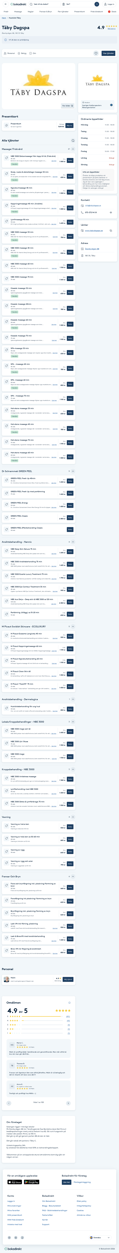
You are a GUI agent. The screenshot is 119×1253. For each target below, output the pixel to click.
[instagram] (9, 1237)
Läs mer (53, 161)
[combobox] (44, 4)
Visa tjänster (108, 53)
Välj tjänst (68, 979)
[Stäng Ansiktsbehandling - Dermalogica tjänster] (73, 699)
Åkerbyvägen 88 (92, 249)
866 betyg (111, 29)
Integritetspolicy (84, 1206)
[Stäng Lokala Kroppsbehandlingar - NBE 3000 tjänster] (73, 721)
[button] (38, 125)
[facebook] (22, 1237)
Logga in (11, 1201)
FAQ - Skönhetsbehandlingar (54, 1210)
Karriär (45, 1220)
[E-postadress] (98, 205)
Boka (70, 160)
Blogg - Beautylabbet (51, 1206)
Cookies (80, 1210)
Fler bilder (66, 106)
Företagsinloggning (82, 1182)
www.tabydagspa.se (94, 230)
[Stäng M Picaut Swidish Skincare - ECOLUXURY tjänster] (73, 626)
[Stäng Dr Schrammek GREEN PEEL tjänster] (73, 471)
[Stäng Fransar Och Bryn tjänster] (73, 876)
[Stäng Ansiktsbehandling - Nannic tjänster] (73, 542)
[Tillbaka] (6, 4)
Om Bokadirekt (48, 1201)
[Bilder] (97, 81)
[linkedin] (16, 1237)
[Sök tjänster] (73, 140)
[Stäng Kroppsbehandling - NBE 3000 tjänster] (73, 769)
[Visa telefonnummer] (111, 212)
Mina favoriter (13, 1210)
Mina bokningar (14, 1206)
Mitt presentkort (14, 1215)
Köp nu (69, 125)
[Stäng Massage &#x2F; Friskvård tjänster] (73, 149)
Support (45, 1224)
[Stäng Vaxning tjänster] (73, 817)
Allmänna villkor (84, 1215)
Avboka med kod (14, 1224)
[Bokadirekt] (18, 4)
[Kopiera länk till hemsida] (111, 230)
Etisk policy (81, 1201)
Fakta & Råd (47, 1215)
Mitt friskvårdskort (15, 1220)
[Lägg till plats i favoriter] (96, 53)
